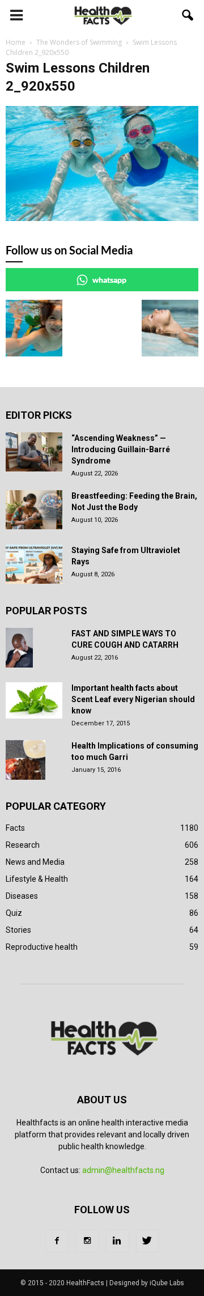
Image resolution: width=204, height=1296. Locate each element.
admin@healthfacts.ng (123, 1170)
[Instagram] (87, 1241)
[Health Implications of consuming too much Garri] (25, 760)
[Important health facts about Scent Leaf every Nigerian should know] (34, 700)
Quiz (14, 912)
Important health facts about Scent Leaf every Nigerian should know (133, 699)
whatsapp (109, 279)
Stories (18, 929)
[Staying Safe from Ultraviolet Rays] (34, 564)
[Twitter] (147, 1241)
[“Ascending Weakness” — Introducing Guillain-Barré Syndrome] (34, 451)
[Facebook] (57, 1241)
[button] (188, 15)
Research (23, 844)
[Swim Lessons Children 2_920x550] (102, 218)
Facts (15, 827)
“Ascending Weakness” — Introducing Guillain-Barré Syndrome (120, 449)
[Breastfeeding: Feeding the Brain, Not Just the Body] (34, 509)
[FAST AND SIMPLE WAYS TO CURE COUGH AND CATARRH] (19, 648)
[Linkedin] (117, 1241)
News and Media (35, 861)
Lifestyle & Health (37, 878)
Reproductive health (42, 946)
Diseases (22, 895)
